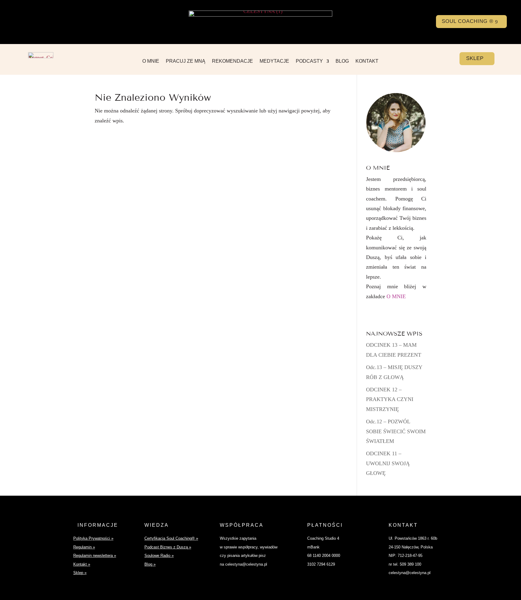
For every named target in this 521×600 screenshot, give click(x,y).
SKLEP (475, 58)
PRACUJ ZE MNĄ (185, 61)
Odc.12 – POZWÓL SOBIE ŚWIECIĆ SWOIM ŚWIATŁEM (396, 431)
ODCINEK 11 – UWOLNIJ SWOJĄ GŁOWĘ (388, 463)
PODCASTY (309, 61)
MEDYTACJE (274, 61)
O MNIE (150, 61)
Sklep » (80, 572)
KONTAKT (366, 61)
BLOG (342, 61)
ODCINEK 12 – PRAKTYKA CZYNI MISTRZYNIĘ (389, 399)
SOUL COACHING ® (468, 21)
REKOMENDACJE (232, 61)
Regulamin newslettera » (94, 555)
